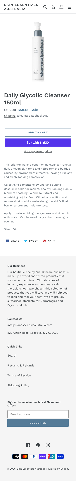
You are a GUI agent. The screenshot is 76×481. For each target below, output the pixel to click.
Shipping (9, 115)
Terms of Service (19, 375)
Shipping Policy (18, 385)
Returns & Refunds (20, 365)
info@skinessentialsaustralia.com (29, 325)
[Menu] (69, 7)
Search (12, 355)
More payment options (38, 151)
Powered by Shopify (57, 468)
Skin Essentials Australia (21, 7)
